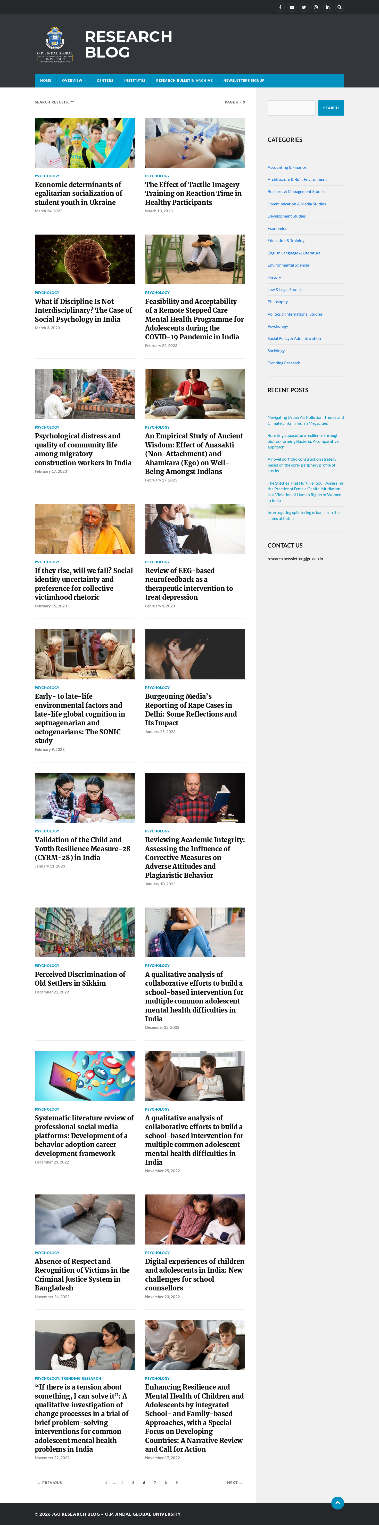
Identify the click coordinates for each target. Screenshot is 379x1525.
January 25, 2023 (160, 731)
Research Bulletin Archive (184, 80)
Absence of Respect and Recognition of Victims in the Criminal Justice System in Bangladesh (82, 1274)
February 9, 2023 (160, 606)
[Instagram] (315, 7)
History (274, 277)
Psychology (47, 176)
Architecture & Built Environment (297, 179)
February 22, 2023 (161, 345)
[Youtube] (292, 7)
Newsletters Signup (244, 80)
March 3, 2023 (47, 327)
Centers (105, 80)
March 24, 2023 (48, 210)
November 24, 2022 (52, 1296)
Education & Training (286, 240)
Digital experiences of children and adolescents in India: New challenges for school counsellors (194, 1274)
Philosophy (278, 301)
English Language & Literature (294, 252)
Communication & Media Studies (297, 203)
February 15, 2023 (51, 606)
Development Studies (287, 215)
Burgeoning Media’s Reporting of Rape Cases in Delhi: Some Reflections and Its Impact (191, 709)
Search (331, 108)
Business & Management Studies (296, 191)
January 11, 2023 (50, 866)
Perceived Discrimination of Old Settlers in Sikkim (80, 979)
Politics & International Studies (295, 313)
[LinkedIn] (327, 7)
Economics (277, 228)
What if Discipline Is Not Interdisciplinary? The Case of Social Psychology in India (83, 311)
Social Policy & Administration (294, 338)
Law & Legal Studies (285, 289)
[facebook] (280, 7)
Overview (72, 80)
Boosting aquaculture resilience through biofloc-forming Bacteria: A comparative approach (303, 441)
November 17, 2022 (162, 1457)
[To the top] (337, 1503)
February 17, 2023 (51, 471)
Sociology (276, 350)
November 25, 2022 (162, 1170)
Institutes (134, 80)
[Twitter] (304, 7)
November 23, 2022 (162, 1296)
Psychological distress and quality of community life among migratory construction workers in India (83, 449)
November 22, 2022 (52, 1457)
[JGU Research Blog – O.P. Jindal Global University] (189, 44)
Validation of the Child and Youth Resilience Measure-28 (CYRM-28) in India (83, 849)
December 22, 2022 (52, 992)
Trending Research (81, 1378)
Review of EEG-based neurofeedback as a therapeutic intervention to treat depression (189, 584)
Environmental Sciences (289, 264)
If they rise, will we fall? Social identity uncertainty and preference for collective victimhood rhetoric (84, 584)
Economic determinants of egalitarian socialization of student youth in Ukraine (78, 194)
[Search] (339, 7)
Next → (235, 1483)
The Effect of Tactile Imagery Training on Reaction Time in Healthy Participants (193, 194)
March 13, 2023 (159, 210)
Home (45, 80)
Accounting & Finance (287, 167)
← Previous (49, 1483)
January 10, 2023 (160, 883)
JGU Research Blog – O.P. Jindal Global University (116, 1514)
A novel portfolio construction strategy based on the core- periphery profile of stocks (302, 464)
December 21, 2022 (52, 1162)
